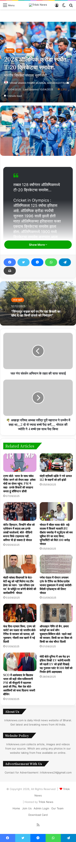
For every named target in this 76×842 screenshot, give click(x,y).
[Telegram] (65, 262)
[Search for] (71, 6)
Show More (37, 244)
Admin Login (41, 808)
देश (19, 50)
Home (16, 808)
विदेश (27, 50)
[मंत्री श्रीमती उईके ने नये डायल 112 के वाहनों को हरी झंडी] (56, 462)
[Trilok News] (38, 5)
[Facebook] (10, 262)
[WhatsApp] (51, 262)
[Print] (10, 271)
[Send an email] (67, 82)
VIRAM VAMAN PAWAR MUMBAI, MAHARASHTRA (37, 82)
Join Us (27, 808)
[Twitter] (23, 262)
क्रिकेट (9, 50)
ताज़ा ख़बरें (17, 299)
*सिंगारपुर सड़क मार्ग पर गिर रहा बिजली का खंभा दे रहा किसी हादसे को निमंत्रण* (36, 313)
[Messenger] (37, 262)
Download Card (38, 814)
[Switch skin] (64, 6)
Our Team (57, 808)
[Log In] (57, 6)
